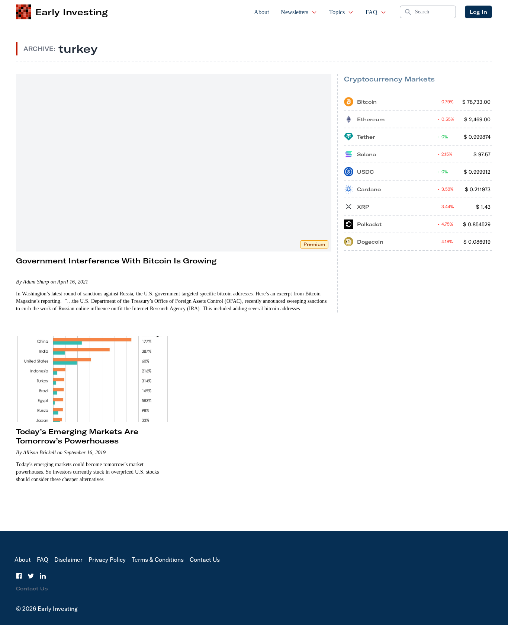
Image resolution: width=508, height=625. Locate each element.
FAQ (371, 12)
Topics (337, 12)
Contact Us (205, 559)
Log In (478, 12)
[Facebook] (19, 576)
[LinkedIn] (43, 576)
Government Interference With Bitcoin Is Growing (116, 260)
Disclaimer (68, 559)
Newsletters (294, 12)
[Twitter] (31, 576)
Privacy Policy (107, 559)
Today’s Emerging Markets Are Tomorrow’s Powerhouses (77, 436)
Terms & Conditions (158, 559)
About (261, 12)
